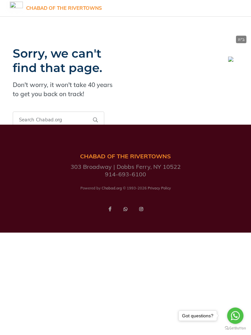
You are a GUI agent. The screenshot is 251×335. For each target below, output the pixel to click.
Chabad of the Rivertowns (64, 8)
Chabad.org (112, 188)
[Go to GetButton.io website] (235, 328)
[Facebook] (110, 209)
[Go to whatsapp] (235, 316)
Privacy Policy (159, 188)
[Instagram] (141, 209)
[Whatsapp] (125, 209)
